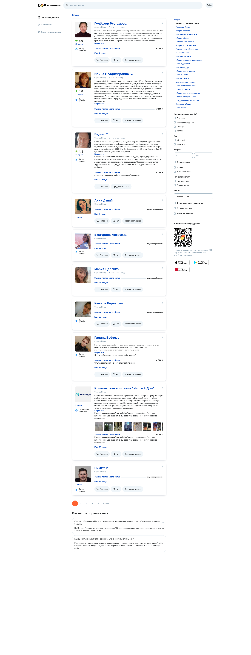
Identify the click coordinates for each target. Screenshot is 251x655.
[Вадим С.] (83, 140)
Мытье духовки (183, 64)
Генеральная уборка (185, 42)
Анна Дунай (103, 200)
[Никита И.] (83, 474)
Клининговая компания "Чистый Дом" (124, 388)
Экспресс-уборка (183, 104)
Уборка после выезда (185, 71)
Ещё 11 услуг (100, 248)
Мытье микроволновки (186, 86)
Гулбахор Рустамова (110, 23)
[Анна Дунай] (83, 206)
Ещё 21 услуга (101, 282)
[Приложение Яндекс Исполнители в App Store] (182, 262)
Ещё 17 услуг (100, 367)
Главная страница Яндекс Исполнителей (49, 5)
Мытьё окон (181, 108)
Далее (106, 503)
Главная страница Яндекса (39, 5)
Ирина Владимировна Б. (113, 74)
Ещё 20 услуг (100, 180)
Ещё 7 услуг (100, 53)
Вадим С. (101, 134)
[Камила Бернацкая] (83, 309)
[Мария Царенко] (83, 275)
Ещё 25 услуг (100, 317)
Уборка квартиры (183, 31)
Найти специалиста (50, 17)
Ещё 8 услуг (100, 214)
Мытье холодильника (185, 82)
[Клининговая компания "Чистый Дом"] (83, 394)
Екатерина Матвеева (110, 234)
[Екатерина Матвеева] (83, 241)
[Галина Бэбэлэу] (83, 344)
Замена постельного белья (107, 48)
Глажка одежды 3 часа (186, 97)
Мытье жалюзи (182, 78)
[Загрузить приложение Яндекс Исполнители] (193, 237)
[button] (102, 60)
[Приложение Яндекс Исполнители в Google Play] (201, 262)
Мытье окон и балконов (186, 34)
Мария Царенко (106, 269)
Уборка (177, 20)
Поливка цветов (183, 89)
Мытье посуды (182, 67)
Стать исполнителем (51, 32)
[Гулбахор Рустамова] (83, 29)
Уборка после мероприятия (188, 93)
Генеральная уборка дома (187, 49)
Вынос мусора (182, 53)
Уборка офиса (182, 38)
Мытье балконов (183, 56)
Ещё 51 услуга (101, 113)
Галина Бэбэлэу (106, 337)
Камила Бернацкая (109, 303)
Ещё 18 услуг (100, 481)
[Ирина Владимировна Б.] (83, 80)
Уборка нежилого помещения (189, 60)
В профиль (99, 43)
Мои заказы (46, 25)
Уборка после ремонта (186, 45)
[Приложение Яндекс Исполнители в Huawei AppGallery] (182, 269)
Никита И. (101, 468)
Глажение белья (183, 27)
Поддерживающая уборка (187, 100)
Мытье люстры (182, 75)
